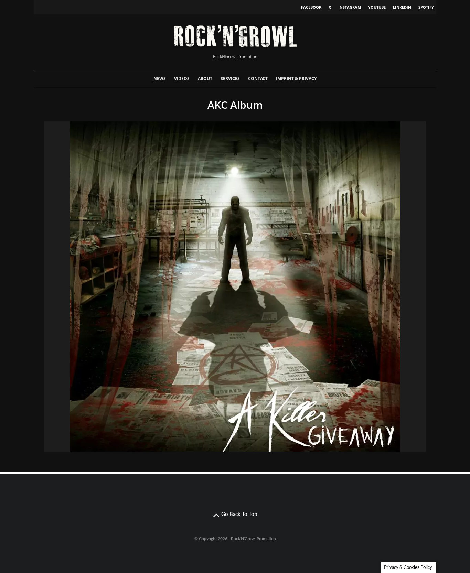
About (205, 79)
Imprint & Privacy (296, 79)
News (159, 79)
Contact (258, 79)
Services (230, 79)
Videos (182, 79)
